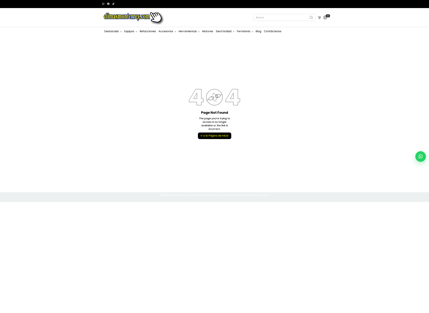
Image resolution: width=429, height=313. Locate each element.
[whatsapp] (103, 4)
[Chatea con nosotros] (420, 156)
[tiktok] (113, 4)
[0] (325, 17)
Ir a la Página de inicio (215, 136)
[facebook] (108, 4)
